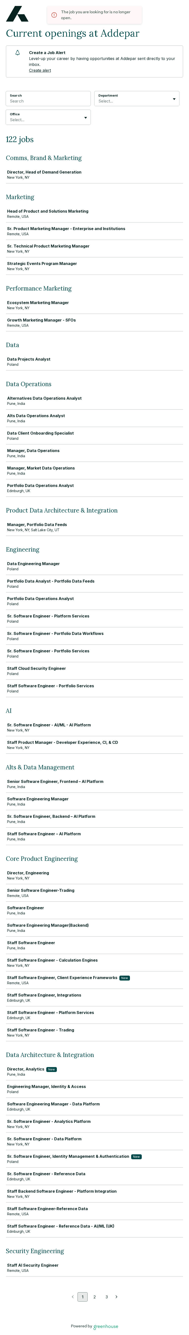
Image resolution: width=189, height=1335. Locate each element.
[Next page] (116, 1297)
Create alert (40, 70)
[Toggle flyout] (174, 99)
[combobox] (99, 101)
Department (108, 95)
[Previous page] (73, 1297)
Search (16, 95)
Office (15, 114)
